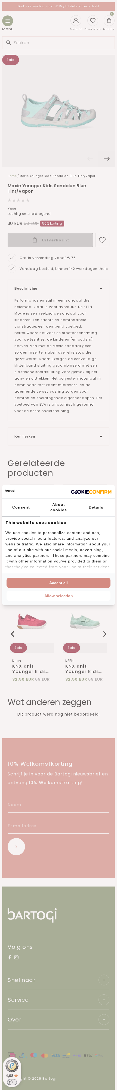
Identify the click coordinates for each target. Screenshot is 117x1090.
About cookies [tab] (58, 507)
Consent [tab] (21, 507)
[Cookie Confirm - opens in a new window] (91, 491)
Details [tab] (96, 507)
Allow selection (58, 596)
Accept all (58, 583)
